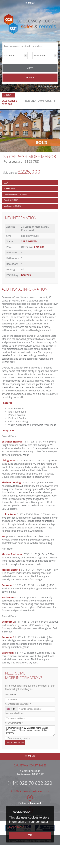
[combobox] (11, 709)
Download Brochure (15, 194)
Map (6, 182)
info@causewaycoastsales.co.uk (30, 791)
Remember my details (19, 738)
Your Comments (14, 722)
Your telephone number (18, 703)
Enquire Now (15, 742)
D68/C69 (26, 275)
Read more (16, 827)
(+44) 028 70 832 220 (30, 783)
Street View (9, 188)
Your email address (14, 713)
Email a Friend (11, 200)
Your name (11, 694)
